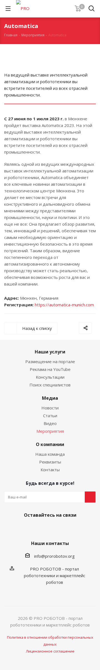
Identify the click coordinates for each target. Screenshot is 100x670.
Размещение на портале (50, 361)
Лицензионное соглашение (50, 651)
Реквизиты (50, 462)
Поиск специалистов (50, 385)
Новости (50, 408)
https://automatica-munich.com (64, 304)
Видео (50, 423)
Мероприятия (50, 431)
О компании (50, 444)
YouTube (48, 528)
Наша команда (50, 454)
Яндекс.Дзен (62, 528)
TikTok (76, 528)
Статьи (50, 415)
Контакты (50, 469)
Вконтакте (20, 528)
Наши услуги (50, 352)
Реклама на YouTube (50, 369)
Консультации (50, 377)
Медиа (50, 398)
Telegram (34, 528)
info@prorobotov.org (54, 556)
